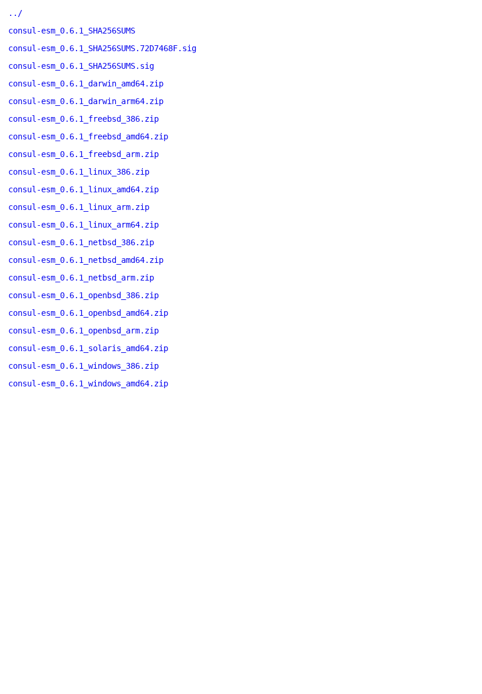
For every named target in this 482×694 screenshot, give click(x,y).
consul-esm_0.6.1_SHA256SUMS (71, 30)
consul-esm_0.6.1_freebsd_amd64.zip (88, 136)
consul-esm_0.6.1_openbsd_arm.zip (83, 330)
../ (15, 13)
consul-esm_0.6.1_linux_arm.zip (78, 207)
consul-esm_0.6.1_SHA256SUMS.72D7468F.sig (102, 48)
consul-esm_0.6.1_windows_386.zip (83, 366)
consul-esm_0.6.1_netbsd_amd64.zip (85, 260)
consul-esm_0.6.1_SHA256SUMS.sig (81, 66)
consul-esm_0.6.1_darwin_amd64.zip (85, 83)
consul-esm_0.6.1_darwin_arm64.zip (85, 101)
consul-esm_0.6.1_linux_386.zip (78, 171)
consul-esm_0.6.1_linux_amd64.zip (83, 189)
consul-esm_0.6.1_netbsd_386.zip (81, 242)
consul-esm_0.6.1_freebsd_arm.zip (83, 154)
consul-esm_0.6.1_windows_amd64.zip (88, 383)
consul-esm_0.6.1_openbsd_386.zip (83, 295)
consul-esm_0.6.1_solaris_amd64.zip (88, 348)
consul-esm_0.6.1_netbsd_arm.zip (81, 277)
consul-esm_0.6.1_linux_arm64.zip (83, 224)
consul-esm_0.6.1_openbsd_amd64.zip (88, 313)
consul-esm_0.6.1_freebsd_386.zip (83, 119)
